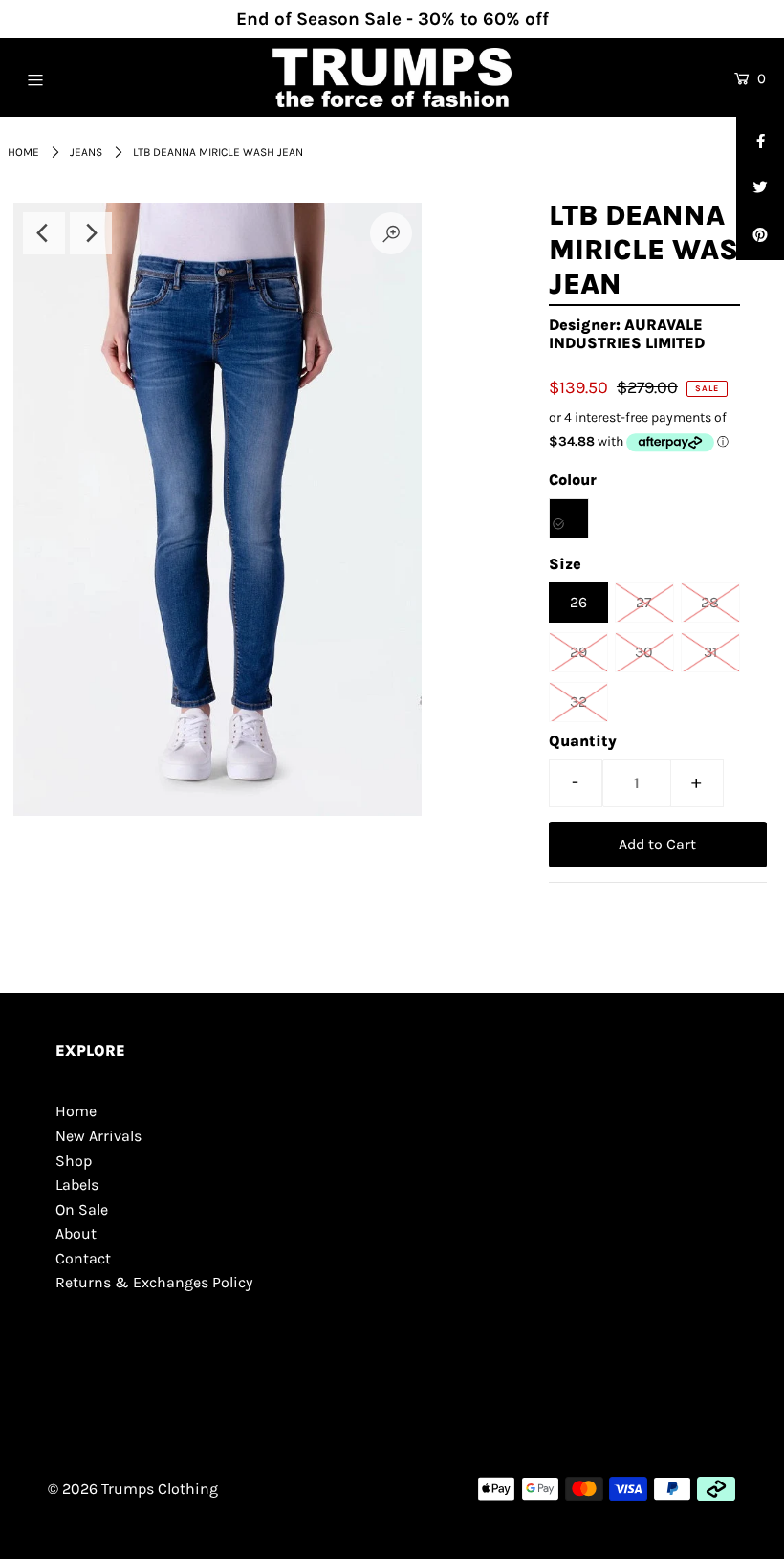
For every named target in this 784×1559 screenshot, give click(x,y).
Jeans (86, 152)
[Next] (91, 233)
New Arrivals (98, 1136)
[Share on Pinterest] (760, 236)
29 (578, 652)
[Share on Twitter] (760, 188)
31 (710, 652)
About (76, 1233)
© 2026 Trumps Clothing (133, 1489)
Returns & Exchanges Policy (153, 1282)
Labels (76, 1184)
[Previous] (44, 233)
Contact (83, 1258)
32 (578, 701)
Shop (73, 1161)
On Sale (81, 1209)
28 (710, 602)
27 (644, 602)
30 (644, 652)
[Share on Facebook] (760, 141)
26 (578, 602)
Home (23, 152)
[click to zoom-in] (391, 233)
